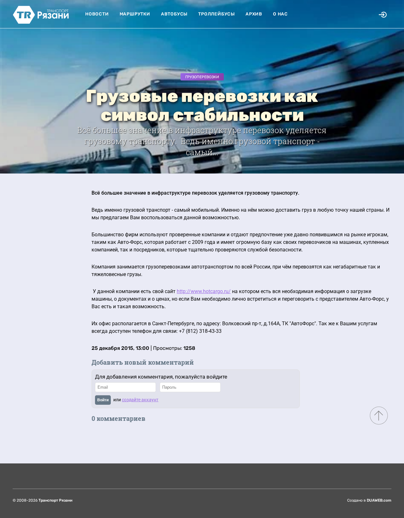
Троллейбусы (216, 14)
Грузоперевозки (202, 77)
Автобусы (174, 14)
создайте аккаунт (140, 399)
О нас (280, 14)
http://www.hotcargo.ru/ (204, 291)
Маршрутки (135, 14)
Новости (97, 14)
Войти (103, 400)
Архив (254, 14)
